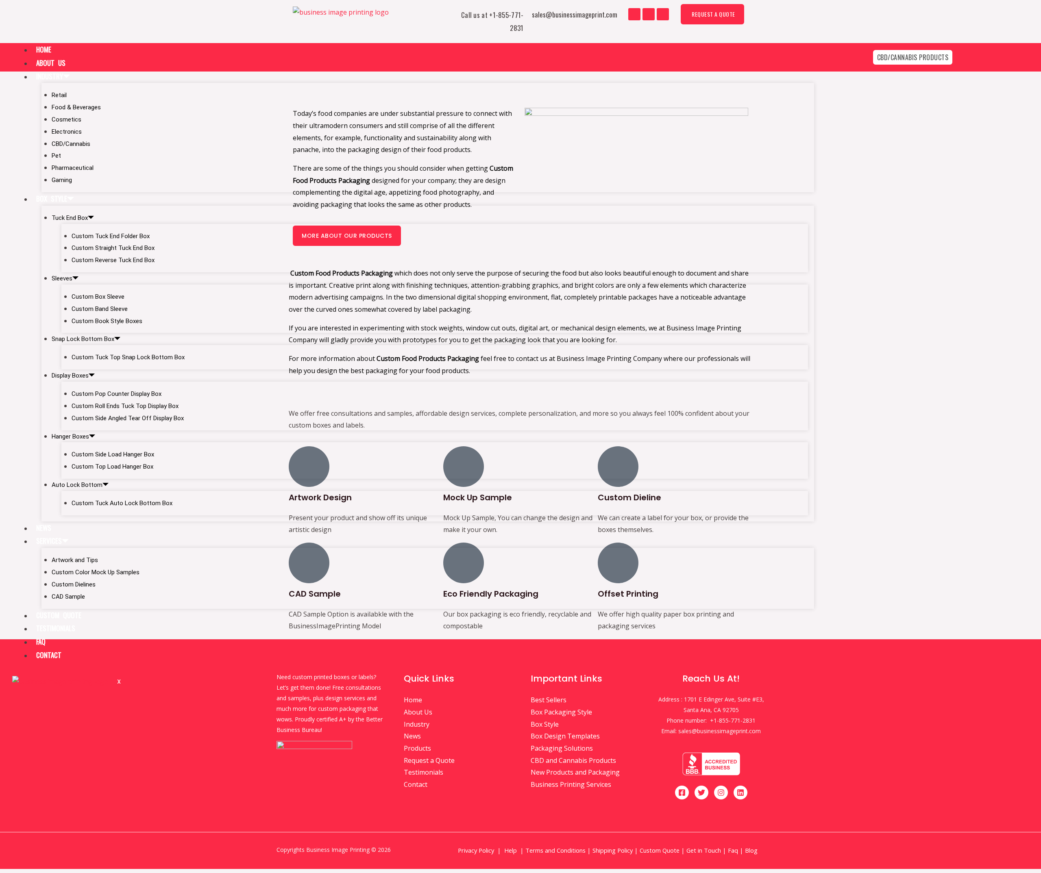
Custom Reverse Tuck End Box (113, 260)
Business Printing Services (571, 784)
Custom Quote (58, 615)
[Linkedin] (740, 792)
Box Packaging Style (561, 712)
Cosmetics (66, 119)
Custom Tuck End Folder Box (111, 236)
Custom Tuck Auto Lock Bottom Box (122, 503)
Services (49, 541)
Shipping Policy (612, 850)
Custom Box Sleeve (98, 296)
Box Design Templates (565, 736)
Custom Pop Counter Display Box (116, 393)
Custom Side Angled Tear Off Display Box (128, 418)
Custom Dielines (74, 584)
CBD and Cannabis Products (573, 760)
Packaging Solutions (562, 748)
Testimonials (55, 628)
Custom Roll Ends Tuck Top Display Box (125, 406)
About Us (50, 63)
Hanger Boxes (70, 436)
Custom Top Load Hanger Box (112, 466)
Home (43, 49)
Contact (48, 655)
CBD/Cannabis (71, 144)
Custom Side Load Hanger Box (113, 454)
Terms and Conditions (555, 850)
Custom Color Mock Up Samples (95, 572)
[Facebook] (634, 14)
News (43, 528)
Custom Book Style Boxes (107, 321)
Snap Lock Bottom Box (83, 339)
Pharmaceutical (73, 168)
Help (510, 850)
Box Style (51, 198)
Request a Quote (429, 760)
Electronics (67, 131)
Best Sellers (548, 699)
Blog (752, 850)
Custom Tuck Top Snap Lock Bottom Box (128, 357)
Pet (56, 155)
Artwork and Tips (75, 560)
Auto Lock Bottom (77, 485)
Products (417, 748)
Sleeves (62, 278)
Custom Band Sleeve (100, 309)
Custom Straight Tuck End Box (113, 248)
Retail (59, 95)
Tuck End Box (70, 218)
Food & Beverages (76, 107)
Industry (49, 76)
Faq (41, 641)
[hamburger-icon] (805, 50)
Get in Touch (704, 850)
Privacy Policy (476, 850)
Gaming (62, 180)
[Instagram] (663, 14)
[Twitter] (648, 14)
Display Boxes (70, 375)
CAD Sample (68, 596)
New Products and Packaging (575, 772)
